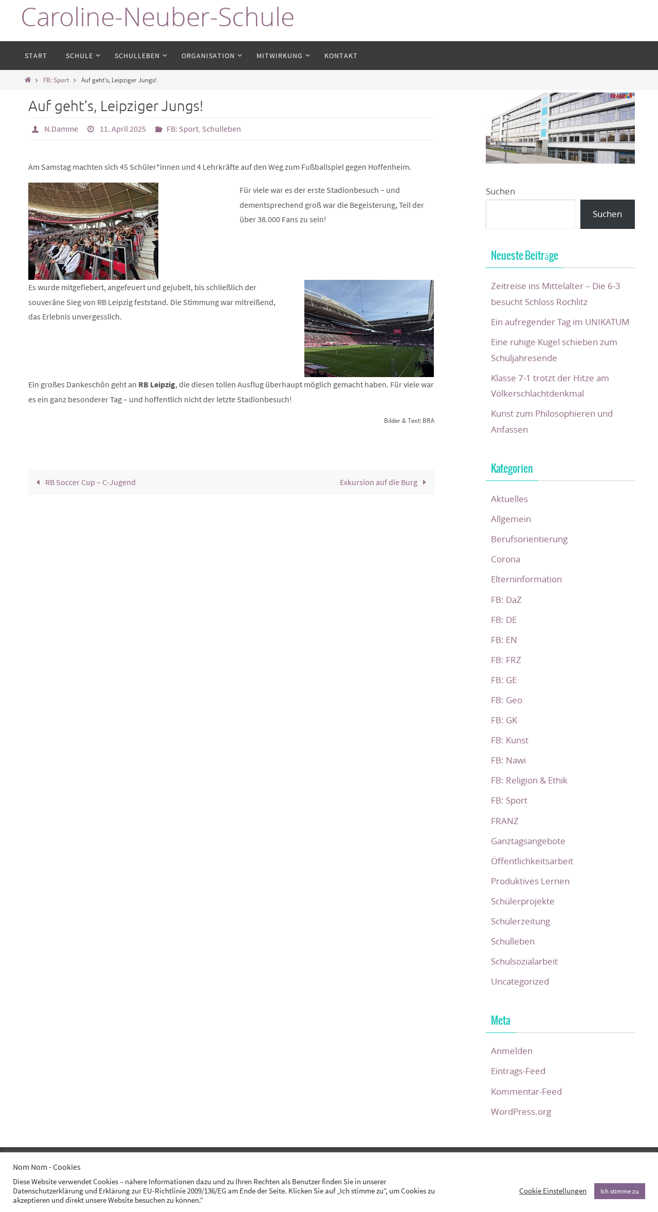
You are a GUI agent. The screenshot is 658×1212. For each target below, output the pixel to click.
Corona (505, 559)
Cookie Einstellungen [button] (553, 1191)
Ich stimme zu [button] (619, 1191)
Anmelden (512, 1051)
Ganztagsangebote (528, 841)
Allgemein (511, 519)
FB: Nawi (508, 760)
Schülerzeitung (520, 921)
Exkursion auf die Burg (379, 482)
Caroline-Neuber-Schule (158, 16)
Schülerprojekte (523, 901)
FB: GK (504, 720)
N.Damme (61, 128)
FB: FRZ (506, 660)
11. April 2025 (123, 128)
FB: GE (504, 680)
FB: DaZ (506, 599)
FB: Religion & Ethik (529, 780)
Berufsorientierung (529, 539)
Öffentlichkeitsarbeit (532, 861)
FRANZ (505, 821)
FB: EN (504, 640)
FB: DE (504, 620)
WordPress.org (521, 1111)
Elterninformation (526, 579)
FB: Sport (56, 80)
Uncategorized (520, 981)
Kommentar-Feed (526, 1091)
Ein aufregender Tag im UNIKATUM (560, 322)
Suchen (500, 191)
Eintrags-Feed (518, 1071)
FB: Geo (506, 700)
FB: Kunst (509, 740)
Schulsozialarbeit (524, 961)
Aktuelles (509, 499)
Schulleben (221, 128)
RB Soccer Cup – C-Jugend (90, 482)
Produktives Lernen (530, 881)
